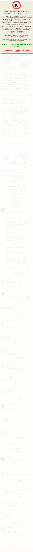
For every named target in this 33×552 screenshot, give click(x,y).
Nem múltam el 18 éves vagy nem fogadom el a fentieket (16, 51)
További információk (17, 31)
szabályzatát (21, 35)
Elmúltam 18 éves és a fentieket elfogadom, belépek (16, 45)
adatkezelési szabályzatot (16, 37)
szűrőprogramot (21, 24)
